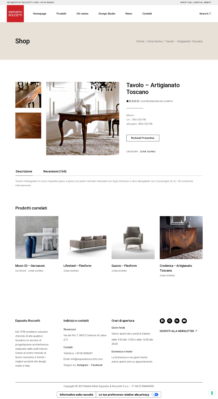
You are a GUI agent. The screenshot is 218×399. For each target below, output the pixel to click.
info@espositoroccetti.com (22, 2)
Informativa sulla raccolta (76, 394)
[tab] (24, 172)
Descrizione (24, 171)
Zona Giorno (147, 151)
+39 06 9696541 (47, 2)
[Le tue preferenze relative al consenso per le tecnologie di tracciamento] (212, 393)
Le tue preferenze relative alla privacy (124, 394)
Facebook (96, 365)
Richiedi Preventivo (142, 138)
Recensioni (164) (54, 171)
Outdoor (20, 271)
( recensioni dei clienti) (156, 101)
